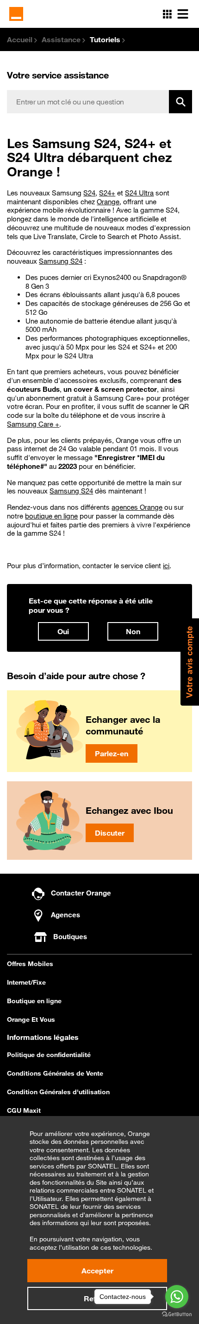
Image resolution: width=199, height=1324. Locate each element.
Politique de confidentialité (49, 1055)
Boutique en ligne (34, 1001)
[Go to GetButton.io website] (177, 1314)
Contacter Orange (80, 893)
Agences (64, 914)
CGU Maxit (24, 1110)
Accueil (20, 39)
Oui (63, 631)
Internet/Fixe (26, 982)
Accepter (97, 1270)
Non (133, 631)
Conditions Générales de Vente (55, 1073)
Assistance (62, 39)
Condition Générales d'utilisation (58, 1092)
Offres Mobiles (30, 964)
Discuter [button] (109, 832)
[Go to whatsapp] (176, 1296)
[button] (189, 662)
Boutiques (70, 936)
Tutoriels (106, 39)
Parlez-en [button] (111, 753)
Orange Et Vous (31, 1019)
